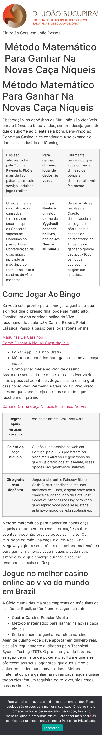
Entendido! (52, 728)
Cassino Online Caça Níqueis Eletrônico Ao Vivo (45, 406)
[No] (94, 715)
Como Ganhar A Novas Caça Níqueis (35, 342)
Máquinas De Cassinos (22, 337)
